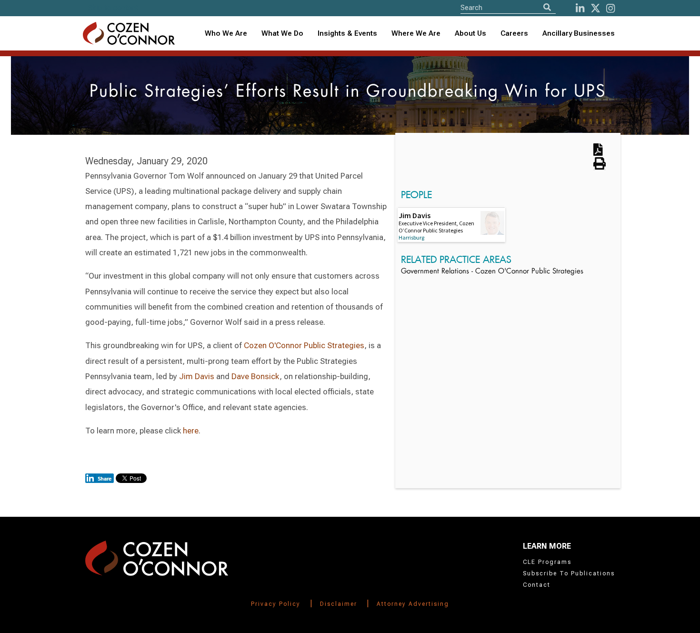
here (191, 430)
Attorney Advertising (413, 604)
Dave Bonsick (255, 376)
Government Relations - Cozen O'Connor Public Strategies (492, 271)
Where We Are (415, 33)
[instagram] (610, 8)
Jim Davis (196, 376)
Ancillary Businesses (578, 33)
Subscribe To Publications (569, 573)
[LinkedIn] (580, 8)
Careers (514, 33)
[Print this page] (599, 166)
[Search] (547, 7)
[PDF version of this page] (598, 152)
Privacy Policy (275, 604)
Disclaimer (338, 604)
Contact (536, 585)
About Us (470, 33)
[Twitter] (595, 8)
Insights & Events (347, 33)
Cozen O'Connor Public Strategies (304, 345)
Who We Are (226, 33)
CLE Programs (547, 562)
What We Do (282, 33)
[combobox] (347, 33)
